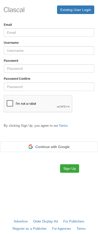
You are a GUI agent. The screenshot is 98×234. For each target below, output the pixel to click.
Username (11, 42)
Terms (81, 228)
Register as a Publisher (29, 228)
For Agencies (61, 228)
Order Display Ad (45, 221)
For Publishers (73, 221)
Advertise (21, 221)
